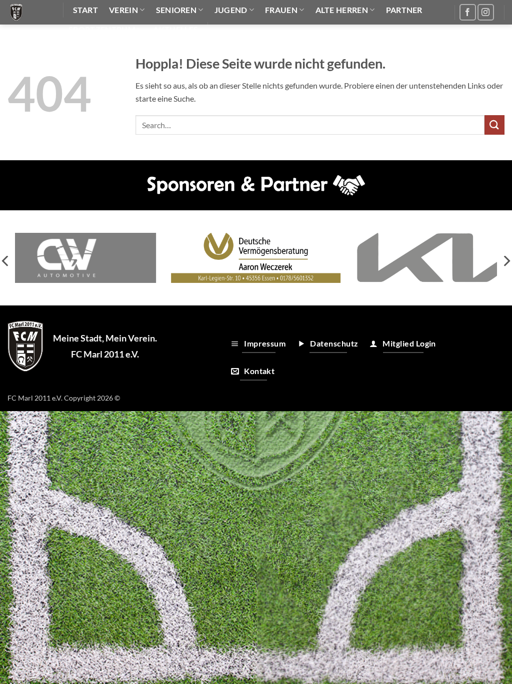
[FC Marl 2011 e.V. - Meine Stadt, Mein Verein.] (28, 12)
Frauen (281, 10)
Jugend (231, 10)
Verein (123, 10)
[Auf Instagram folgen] (486, 12)
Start (85, 10)
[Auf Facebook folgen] (468, 12)
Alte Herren (342, 10)
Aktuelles (175, 29)
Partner (404, 10)
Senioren (176, 10)
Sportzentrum (102, 29)
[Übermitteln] (494, 125)
